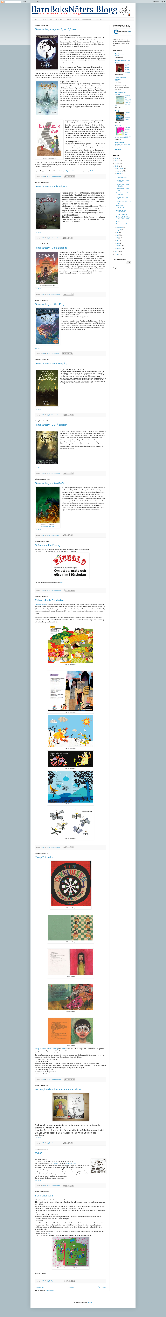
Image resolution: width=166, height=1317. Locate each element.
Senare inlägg (40, 1287)
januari (119, 248)
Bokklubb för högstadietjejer (122, 144)
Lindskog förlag (71, 1163)
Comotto (55, 1163)
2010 (116, 254)
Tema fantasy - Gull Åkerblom (51, 424)
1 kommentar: (55, 237)
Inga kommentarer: (56, 176)
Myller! (38, 1152)
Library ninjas (119, 142)
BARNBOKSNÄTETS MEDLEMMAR (79, 19)
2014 (116, 161)
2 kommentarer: (56, 294)
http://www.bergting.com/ (47, 526)
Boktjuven (93, 171)
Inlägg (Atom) (50, 1290)
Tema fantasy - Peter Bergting (51, 363)
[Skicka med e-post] (65, 176)
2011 (116, 251)
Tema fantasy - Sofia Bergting (51, 247)
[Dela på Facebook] (72, 176)
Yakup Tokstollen (44, 857)
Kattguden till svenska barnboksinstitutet (127, 116)
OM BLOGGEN (47, 19)
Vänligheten (118, 81)
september (120, 227)
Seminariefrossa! (44, 1195)
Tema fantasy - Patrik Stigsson (51, 186)
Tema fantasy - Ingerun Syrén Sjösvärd (56, 29)
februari (119, 245)
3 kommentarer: (56, 415)
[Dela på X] (70, 176)
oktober (119, 173)
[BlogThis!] (68, 176)
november (120, 171)
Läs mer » (38, 232)
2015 (116, 158)
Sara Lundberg (53, 1049)
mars (118, 243)
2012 (116, 166)
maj (118, 238)
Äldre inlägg (102, 1287)
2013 (116, 163)
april (118, 240)
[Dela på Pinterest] (74, 176)
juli (118, 232)
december (120, 168)
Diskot (117, 55)
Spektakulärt (70, 171)
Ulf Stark (64, 1049)
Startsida (71, 1287)
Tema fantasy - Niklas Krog (49, 304)
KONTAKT (59, 19)
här (61, 582)
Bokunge (118, 149)
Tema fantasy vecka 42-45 (49, 483)
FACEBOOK (100, 19)
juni (118, 235)
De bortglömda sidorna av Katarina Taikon (58, 1089)
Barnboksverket (120, 86)
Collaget (118, 126)
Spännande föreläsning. (48, 545)
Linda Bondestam (40, 604)
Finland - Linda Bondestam (49, 600)
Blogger (90, 1302)
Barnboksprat (119, 54)
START (35, 19)
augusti (119, 230)
